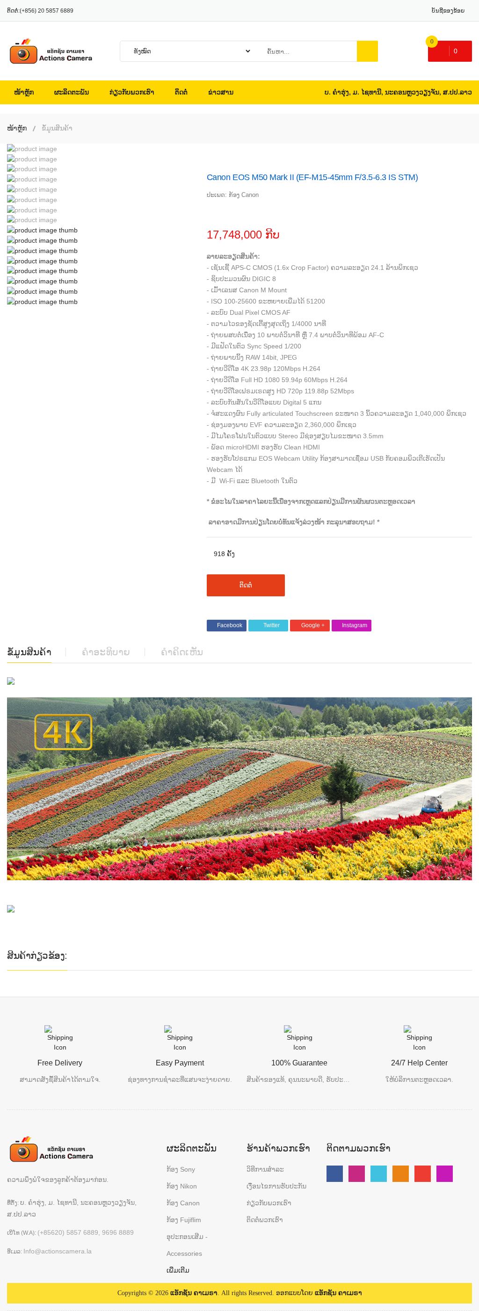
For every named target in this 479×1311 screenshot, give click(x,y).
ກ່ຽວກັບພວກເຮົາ (269, 1203)
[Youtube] (356, 1174)
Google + (313, 625)
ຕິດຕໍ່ (246, 585)
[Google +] (422, 1174)
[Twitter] (378, 1174)
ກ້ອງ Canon (183, 1203)
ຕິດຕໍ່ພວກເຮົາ (265, 1220)
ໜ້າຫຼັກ (17, 128)
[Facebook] (335, 1174)
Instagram (354, 625)
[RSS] (400, 1174)
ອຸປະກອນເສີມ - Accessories (187, 1245)
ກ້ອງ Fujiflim (184, 1220)
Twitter (271, 625)
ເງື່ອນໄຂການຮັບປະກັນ (276, 1186)
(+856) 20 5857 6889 (46, 10)
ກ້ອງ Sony (181, 1169)
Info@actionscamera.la (57, 1251)
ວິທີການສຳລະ (265, 1169)
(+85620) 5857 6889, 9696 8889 (85, 1232)
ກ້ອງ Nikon (182, 1186)
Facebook (229, 625)
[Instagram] (444, 1174)
